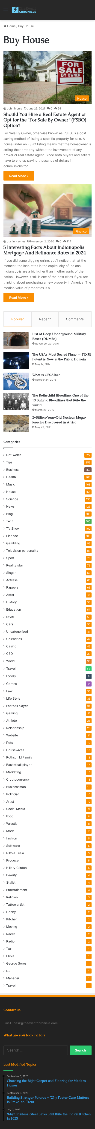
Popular (17, 319)
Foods (11, 676)
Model (10, 831)
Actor (10, 595)
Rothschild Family (19, 757)
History (11, 602)
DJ (8, 971)
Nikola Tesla (15, 853)
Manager (12, 978)
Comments (75, 319)
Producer (13, 860)
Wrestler (12, 823)
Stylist (10, 882)
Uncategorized (17, 631)
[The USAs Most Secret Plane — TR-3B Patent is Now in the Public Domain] (16, 360)
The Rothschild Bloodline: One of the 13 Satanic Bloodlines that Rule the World (60, 400)
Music (10, 484)
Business (12, 469)
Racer (10, 934)
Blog (9, 514)
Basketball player (19, 765)
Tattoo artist (15, 904)
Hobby (11, 912)
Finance (12, 536)
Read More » (19, 176)
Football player (17, 706)
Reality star (14, 565)
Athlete (11, 720)
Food (9, 816)
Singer (11, 573)
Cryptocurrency (18, 779)
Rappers (12, 587)
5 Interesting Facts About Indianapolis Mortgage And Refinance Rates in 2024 (44, 250)
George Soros (16, 963)
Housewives (15, 750)
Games (11, 684)
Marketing (13, 772)
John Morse (14, 108)
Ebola (10, 956)
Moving (11, 926)
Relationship (15, 728)
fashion (11, 838)
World (10, 661)
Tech (10, 521)
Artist (10, 801)
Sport (10, 558)
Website (12, 735)
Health (11, 477)
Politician (13, 794)
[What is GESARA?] (16, 381)
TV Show (13, 528)
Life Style (13, 698)
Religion (12, 897)
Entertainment (16, 890)
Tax (9, 949)
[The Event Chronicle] (24, 10)
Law (9, 691)
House (11, 492)
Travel (10, 668)
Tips (9, 462)
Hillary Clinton (16, 868)
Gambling (13, 543)
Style (10, 617)
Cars (9, 624)
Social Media (15, 809)
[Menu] (5, 12)
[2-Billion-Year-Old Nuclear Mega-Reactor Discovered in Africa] (16, 423)
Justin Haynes (16, 241)
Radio (10, 941)
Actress (12, 580)
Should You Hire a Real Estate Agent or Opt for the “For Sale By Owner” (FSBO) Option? (44, 119)
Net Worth (13, 455)
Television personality (22, 550)
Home (11, 26)
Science (12, 499)
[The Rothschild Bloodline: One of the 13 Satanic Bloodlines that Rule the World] (16, 401)
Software (13, 845)
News (10, 506)
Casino (11, 646)
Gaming (12, 713)
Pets (9, 742)
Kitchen (12, 919)
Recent (45, 319)
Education (13, 609)
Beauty (11, 875)
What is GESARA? (46, 375)
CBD (9, 653)
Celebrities (14, 639)
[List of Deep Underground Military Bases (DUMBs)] (16, 340)
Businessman (16, 787)
